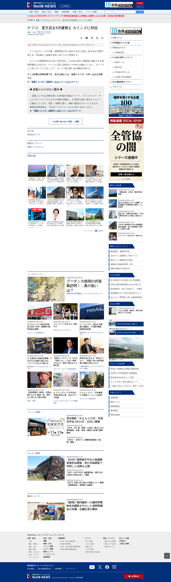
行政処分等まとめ (122, 72)
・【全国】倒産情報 (64, 544)
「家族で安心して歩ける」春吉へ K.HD (127, 386)
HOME (30, 20)
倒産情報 (65, 12)
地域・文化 (77, 12)
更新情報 (46, 557)
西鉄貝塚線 (115, 415)
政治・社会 (46, 12)
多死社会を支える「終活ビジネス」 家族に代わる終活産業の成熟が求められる (92, 360)
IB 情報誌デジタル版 (121, 43)
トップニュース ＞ (36, 274)
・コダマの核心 (89, 549)
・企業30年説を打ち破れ (92, 552)
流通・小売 (31, 32)
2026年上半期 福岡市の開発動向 (124, 373)
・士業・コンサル (33, 554)
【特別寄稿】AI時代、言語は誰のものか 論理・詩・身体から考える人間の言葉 (39, 394)
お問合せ (122, 541)
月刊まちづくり (118, 48)
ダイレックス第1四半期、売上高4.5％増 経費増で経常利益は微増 (39, 326)
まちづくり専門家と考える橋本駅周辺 (126, 297)
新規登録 (139, 3)
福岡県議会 (115, 406)
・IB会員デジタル (108, 546)
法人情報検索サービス (121, 82)
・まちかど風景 (89, 544)
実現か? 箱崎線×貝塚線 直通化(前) (125, 369)
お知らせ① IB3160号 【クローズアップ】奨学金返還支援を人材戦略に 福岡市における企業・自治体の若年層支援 (76, 16)
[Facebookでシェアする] (92, 38)
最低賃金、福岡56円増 (120, 251)
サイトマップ (70, 569)
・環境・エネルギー (33, 552)
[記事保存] (81, 38)
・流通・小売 (31, 546)
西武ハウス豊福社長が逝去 (122, 260)
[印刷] (86, 38)
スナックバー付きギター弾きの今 (130, 236)
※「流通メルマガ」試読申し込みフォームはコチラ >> (53, 82)
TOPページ (117, 38)
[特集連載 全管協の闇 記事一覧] (126, 149)
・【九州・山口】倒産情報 (66, 541)
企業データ (119, 62)
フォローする (45, 32)
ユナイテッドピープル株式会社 (64, 369)
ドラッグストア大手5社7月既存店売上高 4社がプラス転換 (65, 395)
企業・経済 (33, 12)
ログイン (139, 6)
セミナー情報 (48, 549)
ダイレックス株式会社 (35, 333)
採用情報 (58, 569)
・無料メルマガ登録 (109, 541)
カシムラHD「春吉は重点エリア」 (125, 382)
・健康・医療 (31, 549)
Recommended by (89, 231)
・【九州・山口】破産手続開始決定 (69, 546)
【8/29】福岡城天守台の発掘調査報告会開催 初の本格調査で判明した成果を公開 (85, 463)
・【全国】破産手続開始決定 (67, 549)
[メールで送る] (102, 38)
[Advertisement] (65, 252)
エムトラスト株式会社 (88, 399)
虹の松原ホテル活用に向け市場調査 (125, 280)
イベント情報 (91, 12)
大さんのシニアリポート (62, 330)
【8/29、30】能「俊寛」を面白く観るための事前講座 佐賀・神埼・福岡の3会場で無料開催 (85, 430)
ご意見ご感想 (124, 543)
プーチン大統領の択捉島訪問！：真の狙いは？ (84, 285)
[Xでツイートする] (97, 38)
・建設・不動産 (32, 544)
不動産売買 (119, 52)
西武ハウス (115, 402)
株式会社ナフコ (33, 135)
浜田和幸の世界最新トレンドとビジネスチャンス (84, 293)
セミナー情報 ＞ (35, 453)
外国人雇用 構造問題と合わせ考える (126, 284)
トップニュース (49, 554)
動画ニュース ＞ (35, 496)
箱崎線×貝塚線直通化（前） (122, 264)
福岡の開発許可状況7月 (120, 269)
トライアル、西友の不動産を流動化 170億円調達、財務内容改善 (91, 326)
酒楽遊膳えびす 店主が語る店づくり (126, 293)
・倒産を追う (88, 546)
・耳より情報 (88, 541)
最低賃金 (114, 410)
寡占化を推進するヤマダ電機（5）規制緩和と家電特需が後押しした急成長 (130, 205)
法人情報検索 (65, 6)
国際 (56, 12)
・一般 (29, 541)
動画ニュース (48, 552)
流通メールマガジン (44, 20)
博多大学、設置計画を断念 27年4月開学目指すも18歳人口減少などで (131, 216)
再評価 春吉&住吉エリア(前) (122, 377)
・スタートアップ (33, 557)
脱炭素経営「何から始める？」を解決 (126, 289)
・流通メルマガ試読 (109, 544)
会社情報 (30, 569)
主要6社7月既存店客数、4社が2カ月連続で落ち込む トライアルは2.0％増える (39, 360)
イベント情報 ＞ (35, 412)
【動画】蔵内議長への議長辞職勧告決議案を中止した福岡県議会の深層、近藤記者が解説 (85, 505)
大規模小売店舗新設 (123, 77)
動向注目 (118, 67)
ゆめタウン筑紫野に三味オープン (124, 256)
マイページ (117, 87)
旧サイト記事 (124, 538)
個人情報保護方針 (44, 569)
